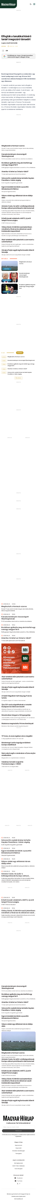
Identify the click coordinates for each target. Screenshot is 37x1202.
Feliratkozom (18, 1130)
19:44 (4, 369)
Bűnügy (6, 291)
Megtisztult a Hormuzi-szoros (25, 262)
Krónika (19, 352)
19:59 (4, 360)
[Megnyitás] (34, 4)
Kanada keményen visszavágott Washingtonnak (24, 275)
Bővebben (18, 378)
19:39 (4, 372)
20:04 (4, 357)
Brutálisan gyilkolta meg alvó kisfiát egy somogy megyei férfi (27, 286)
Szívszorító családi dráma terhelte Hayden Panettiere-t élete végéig (20, 373)
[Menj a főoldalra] (8, 4)
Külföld (6, 268)
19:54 (4, 364)
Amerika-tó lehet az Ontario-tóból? (17, 368)
